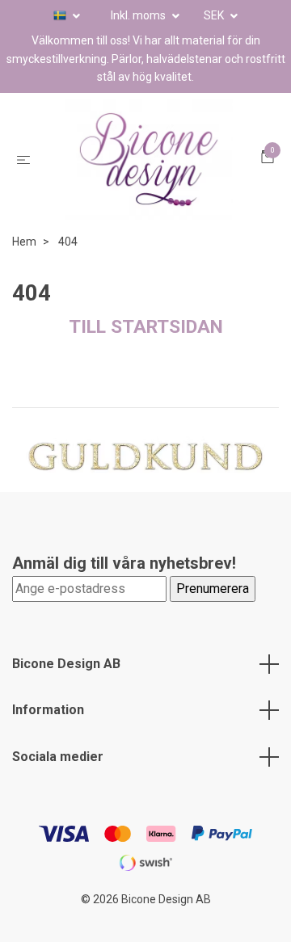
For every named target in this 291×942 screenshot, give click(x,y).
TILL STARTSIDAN (146, 352)
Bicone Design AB (66, 688)
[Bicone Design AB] (149, 172)
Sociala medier (57, 781)
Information (48, 734)
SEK (215, 15)
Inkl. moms (139, 15)
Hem (24, 266)
